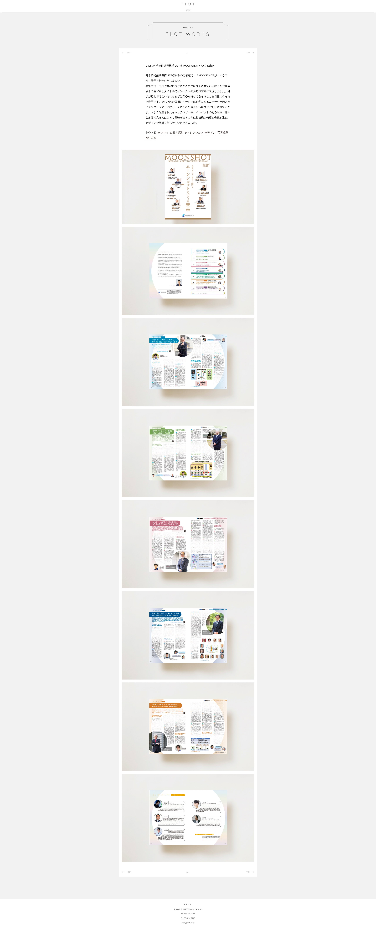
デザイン (210, 132)
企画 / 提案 (176, 132)
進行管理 (151, 138)
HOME (188, 10)
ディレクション (194, 132)
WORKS (163, 132)
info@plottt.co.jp (188, 923)
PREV (248, 53)
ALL (188, 53)
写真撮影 (223, 132)
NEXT (129, 53)
